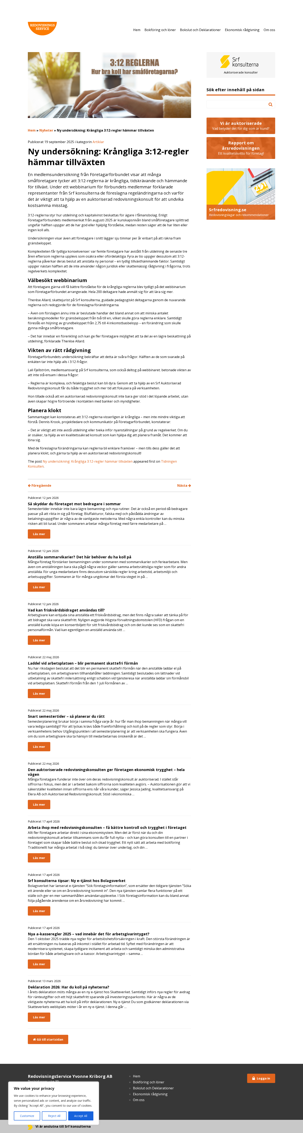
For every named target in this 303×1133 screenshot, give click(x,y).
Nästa (182, 485)
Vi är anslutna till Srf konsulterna (63, 1126)
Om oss (269, 30)
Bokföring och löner (160, 30)
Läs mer (39, 534)
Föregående (41, 485)
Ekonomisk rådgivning (242, 30)
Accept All (80, 1116)
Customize (27, 1116)
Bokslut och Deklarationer (200, 30)
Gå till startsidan (49, 1039)
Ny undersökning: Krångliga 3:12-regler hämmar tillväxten (88, 461)
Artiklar (98, 142)
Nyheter (46, 130)
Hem (136, 30)
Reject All (54, 1116)
